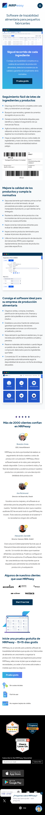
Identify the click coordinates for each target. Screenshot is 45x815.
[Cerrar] (41, 793)
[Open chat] (38, 808)
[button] (26, 798)
